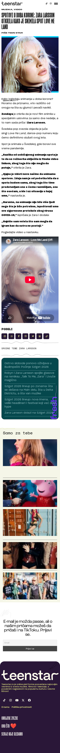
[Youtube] (17, 700)
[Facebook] (29, 700)
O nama (5, 707)
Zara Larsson (27, 348)
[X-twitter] (23, 700)
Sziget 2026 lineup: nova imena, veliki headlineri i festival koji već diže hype (30, 403)
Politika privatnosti (22, 707)
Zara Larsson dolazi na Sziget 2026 (29, 413)
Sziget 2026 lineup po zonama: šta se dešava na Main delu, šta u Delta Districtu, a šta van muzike (29, 390)
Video (18, 10)
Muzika (6, 10)
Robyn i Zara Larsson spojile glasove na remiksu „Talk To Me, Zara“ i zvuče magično (30, 377)
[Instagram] (51, 3)
